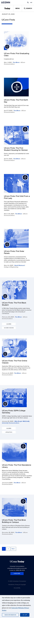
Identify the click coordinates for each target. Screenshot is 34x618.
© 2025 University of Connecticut (17, 581)
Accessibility (17, 588)
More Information (10, 615)
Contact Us (12, 570)
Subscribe (17, 573)
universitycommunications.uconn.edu (17, 568)
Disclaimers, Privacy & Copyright (17, 584)
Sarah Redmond (19, 265)
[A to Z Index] (31, 2)
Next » (13, 549)
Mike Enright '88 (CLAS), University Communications (16, 422)
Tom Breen (16, 62)
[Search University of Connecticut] (28, 2)
